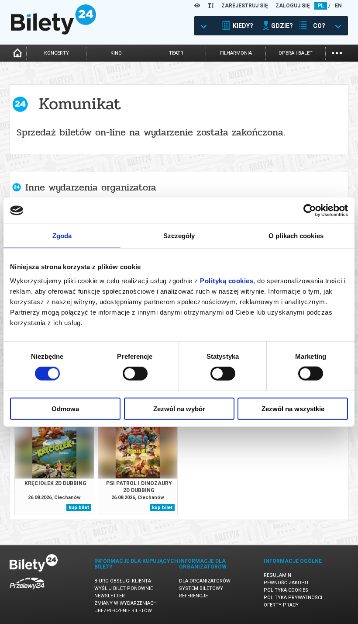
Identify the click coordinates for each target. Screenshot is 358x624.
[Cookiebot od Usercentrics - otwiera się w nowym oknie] (310, 210)
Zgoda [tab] (62, 235)
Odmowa (65, 408)
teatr (176, 53)
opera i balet (296, 53)
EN (338, 6)
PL (320, 6)
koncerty (56, 53)
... (337, 52)
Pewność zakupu (286, 583)
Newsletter (109, 596)
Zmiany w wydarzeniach (125, 603)
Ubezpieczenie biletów (123, 611)
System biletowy (201, 588)
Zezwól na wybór (179, 408)
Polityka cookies (286, 590)
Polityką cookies (226, 280)
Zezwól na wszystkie (293, 408)
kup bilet (79, 507)
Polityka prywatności (293, 597)
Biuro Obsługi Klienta (122, 581)
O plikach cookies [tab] (296, 235)
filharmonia (236, 53)
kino (116, 53)
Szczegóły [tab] (179, 235)
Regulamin (277, 575)
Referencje (193, 596)
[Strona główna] (53, 32)
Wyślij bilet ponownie (123, 588)
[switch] (135, 374)
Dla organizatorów (205, 581)
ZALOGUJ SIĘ (292, 6)
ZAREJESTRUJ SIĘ (244, 6)
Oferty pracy (281, 605)
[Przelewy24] (27, 591)
